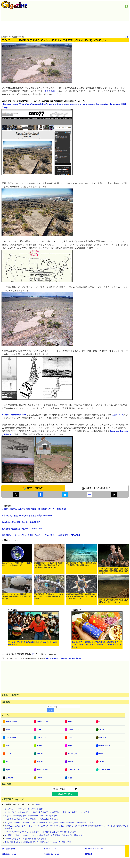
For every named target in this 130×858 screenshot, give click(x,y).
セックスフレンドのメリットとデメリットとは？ (24, 809)
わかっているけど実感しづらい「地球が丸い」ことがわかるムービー (17, 564)
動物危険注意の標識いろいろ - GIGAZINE (21, 522)
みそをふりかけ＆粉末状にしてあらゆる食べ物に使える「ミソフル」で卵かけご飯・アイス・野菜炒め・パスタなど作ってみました (97, 644)
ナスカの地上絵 (52, 91)
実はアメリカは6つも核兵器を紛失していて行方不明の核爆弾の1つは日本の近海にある (16, 596)
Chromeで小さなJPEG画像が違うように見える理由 (25, 839)
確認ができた (118, 414)
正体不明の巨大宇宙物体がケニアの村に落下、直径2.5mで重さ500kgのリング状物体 (49, 596)
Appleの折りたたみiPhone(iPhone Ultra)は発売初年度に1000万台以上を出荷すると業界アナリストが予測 (47, 812)
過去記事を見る (65, 793)
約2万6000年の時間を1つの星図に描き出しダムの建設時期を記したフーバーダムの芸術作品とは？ (81, 596)
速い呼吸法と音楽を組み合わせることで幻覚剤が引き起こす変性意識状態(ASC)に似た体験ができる (44, 835)
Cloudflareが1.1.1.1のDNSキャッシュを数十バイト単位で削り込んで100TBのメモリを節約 (41, 832)
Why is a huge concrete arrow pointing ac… (64, 658)
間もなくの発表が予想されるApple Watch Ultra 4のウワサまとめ (31, 815)
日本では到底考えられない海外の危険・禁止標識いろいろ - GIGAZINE (34, 509)
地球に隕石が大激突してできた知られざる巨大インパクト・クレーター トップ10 (113, 602)
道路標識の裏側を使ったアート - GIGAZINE (22, 528)
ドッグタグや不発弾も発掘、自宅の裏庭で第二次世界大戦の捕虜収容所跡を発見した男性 (113, 571)
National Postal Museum (14, 414)
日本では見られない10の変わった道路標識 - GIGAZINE (27, 515)
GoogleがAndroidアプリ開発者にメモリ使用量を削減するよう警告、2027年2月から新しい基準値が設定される (49, 822)
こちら (36, 804)
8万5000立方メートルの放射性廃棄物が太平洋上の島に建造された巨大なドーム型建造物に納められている (49, 565)
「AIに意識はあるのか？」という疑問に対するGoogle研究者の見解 (31, 819)
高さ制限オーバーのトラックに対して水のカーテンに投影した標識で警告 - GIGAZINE (41, 535)
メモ (126, 37)
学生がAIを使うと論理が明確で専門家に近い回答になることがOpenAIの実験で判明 (38, 842)
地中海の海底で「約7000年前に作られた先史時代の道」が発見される (81, 564)
